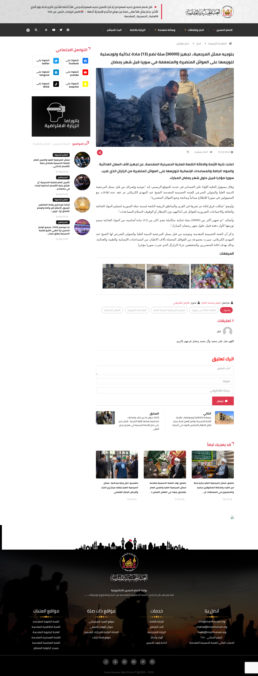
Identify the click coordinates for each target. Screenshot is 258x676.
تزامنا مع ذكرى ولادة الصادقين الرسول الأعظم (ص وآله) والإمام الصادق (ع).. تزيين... (53, 207)
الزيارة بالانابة (137, 29)
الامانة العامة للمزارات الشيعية (101, 632)
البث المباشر (114, 29)
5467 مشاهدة (201, 152)
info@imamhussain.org (212, 621)
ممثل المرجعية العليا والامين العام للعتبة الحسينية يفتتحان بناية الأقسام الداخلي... (52, 163)
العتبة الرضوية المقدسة (46, 632)
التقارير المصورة (61, 155)
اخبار (198, 43)
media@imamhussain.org (211, 632)
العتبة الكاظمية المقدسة (46, 626)
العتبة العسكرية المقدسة (46, 637)
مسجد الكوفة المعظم (46, 648)
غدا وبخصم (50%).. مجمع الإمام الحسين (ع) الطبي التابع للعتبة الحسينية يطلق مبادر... (54, 230)
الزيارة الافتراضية (156, 632)
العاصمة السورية (136, 310)
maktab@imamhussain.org (212, 626)
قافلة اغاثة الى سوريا (204, 310)
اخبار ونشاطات (195, 29)
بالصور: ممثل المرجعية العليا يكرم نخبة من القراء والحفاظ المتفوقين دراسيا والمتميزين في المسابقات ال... (214, 487)
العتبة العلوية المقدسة (46, 621)
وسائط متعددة (166, 29)
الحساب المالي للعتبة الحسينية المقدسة (211, 642)
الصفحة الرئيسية (217, 43)
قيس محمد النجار (210, 302)
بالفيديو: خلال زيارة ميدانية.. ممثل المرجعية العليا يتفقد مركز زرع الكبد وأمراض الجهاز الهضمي (119, 487)
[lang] (28, 30)
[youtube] (53, 29)
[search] (36, 30)
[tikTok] (106, 662)
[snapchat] (115, 662)
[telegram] (124, 662)
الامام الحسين (224, 29)
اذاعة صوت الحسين (156, 642)
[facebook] (68, 29)
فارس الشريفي (181, 302)
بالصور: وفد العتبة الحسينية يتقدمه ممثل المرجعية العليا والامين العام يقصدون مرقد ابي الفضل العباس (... (168, 487)
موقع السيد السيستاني (101, 621)
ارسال (220, 401)
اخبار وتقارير (182, 43)
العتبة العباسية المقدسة (46, 642)
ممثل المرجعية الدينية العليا (169, 310)
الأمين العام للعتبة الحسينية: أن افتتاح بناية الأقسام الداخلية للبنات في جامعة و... (52, 185)
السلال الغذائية (112, 310)
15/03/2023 (224, 152)
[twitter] (61, 29)
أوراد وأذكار (157, 637)
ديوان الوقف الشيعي (101, 626)
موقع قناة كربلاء (101, 637)
